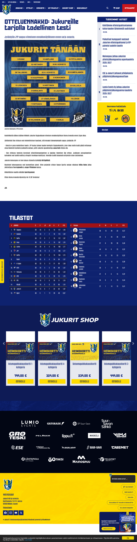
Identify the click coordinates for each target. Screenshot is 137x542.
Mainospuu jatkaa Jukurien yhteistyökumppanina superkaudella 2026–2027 (118, 59)
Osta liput (105, 130)
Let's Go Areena (12, 2)
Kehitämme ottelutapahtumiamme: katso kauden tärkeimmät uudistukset (118, 27)
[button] (4, 351)
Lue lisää (28, 539)
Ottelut (29, 8)
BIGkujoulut (82, 8)
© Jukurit (6, 520)
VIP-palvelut (53, 8)
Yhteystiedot (36, 2)
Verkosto (40, 8)
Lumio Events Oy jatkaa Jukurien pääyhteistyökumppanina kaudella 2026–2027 (117, 90)
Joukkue (19, 8)
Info (28, 2)
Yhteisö (22, 2)
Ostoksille (20, 381)
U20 (3, 2)
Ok (128, 538)
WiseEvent (31, 520)
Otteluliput (129, 8)
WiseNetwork (46, 520)
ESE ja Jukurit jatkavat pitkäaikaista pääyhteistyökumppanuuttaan (117, 75)
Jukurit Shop (68, 8)
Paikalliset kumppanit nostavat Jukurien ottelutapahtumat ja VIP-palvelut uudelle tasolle (116, 42)
